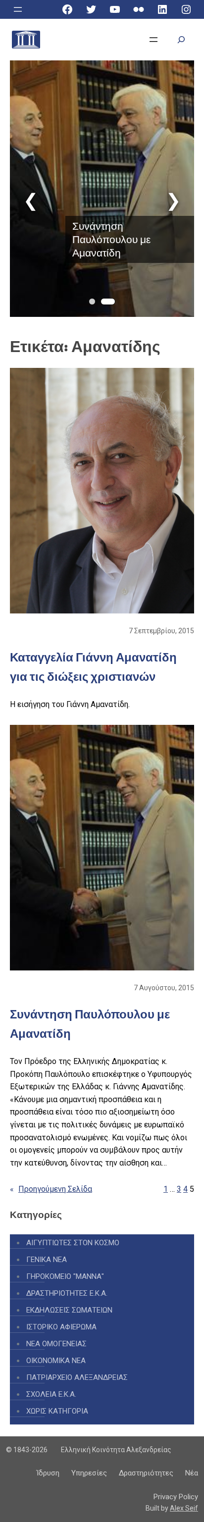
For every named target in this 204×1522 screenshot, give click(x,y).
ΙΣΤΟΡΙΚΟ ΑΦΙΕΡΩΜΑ (61, 1326)
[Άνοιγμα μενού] (18, 9)
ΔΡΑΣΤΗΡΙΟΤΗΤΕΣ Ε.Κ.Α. (66, 1293)
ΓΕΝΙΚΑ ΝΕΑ (46, 1259)
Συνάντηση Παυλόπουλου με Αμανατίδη (111, 239)
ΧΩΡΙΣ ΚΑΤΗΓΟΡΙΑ (57, 1411)
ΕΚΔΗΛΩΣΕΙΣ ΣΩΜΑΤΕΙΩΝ (69, 1310)
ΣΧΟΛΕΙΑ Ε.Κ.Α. (51, 1394)
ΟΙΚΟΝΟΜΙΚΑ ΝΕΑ (56, 1360)
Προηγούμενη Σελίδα (51, 1189)
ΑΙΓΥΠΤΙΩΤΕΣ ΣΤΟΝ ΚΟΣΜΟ (72, 1242)
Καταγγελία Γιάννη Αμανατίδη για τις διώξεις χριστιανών (93, 666)
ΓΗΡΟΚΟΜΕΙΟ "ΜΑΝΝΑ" (65, 1276)
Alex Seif (184, 1508)
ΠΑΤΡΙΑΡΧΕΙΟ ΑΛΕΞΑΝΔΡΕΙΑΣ (77, 1377)
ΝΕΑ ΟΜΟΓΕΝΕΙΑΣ (56, 1343)
